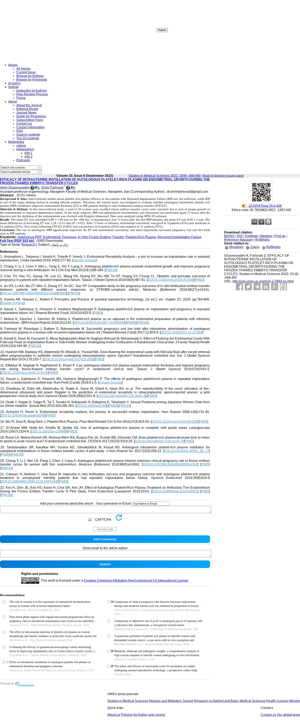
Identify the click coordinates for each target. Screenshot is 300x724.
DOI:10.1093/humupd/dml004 (22, 415)
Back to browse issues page (223, 175)
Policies (127, 714)
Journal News (26, 112)
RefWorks (262, 239)
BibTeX (229, 236)
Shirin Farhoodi (52, 187)
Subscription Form (29, 120)
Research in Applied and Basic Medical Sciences (229, 701)
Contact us (24, 123)
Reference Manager (238, 239)
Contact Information (30, 127)
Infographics (25, 149)
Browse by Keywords (31, 79)
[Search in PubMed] (37, 188)
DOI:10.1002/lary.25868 (48, 431)
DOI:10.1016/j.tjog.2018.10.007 (23, 372)
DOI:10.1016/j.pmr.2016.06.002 (174, 421)
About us (113, 714)
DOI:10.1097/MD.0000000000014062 (170, 464)
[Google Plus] (274, 286)
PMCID (111, 270)
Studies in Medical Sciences (127, 701)
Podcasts (23, 160)
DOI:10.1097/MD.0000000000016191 (28, 293)
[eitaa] (283, 286)
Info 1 (28, 153)
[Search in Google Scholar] (32, 188)
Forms (21, 98)
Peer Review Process (32, 94)
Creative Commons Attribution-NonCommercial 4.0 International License (136, 580)
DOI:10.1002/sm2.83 (91, 405)
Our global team (288, 714)
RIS (240, 236)
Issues (13, 65)
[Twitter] (248, 286)
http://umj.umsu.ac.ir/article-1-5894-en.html (263, 281)
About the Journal (29, 105)
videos (21, 145)
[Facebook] (239, 286)
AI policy (14, 83)
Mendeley (236, 247)
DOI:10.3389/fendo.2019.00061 (175, 491)
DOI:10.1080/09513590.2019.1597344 (29, 481)
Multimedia (16, 142)
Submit (162, 30)
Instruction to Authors (31, 90)
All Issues (23, 68)
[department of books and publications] (31, 59)
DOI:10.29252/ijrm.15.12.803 (181, 332)
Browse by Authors (29, 76)
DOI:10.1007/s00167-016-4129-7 (158, 441)
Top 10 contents (27, 138)
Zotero (255, 247)
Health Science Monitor (283, 701)
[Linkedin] (265, 286)
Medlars (266, 236)
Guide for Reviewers (31, 116)
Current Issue (26, 72)
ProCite (280, 236)
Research (28, 244)
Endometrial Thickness (59, 237)
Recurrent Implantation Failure (179, 237)
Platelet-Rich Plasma (140, 237)
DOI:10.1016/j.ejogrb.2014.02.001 (68, 359)
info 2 (28, 156)
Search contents (28, 134)
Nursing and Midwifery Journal (171, 701)
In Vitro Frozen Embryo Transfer (101, 237)
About (12, 101)
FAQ (19, 131)
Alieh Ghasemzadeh (15, 187)
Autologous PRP (29, 237)
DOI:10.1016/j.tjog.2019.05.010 (170, 280)
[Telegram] (257, 286)
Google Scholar (84, 260)
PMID (199, 280)
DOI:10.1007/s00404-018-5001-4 (121, 396)
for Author (140, 714)
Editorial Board (27, 109)
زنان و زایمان (59, 244)
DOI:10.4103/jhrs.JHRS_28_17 (186, 451)
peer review (156, 714)
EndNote (251, 236)
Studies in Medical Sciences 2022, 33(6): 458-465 (165, 175)
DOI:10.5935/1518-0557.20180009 (99, 322)
